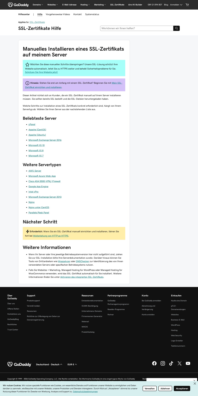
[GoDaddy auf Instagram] (162, 365)
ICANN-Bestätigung (90, 306)
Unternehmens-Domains (92, 311)
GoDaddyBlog (13, 319)
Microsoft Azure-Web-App (42, 176)
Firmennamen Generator (92, 316)
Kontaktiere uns (14, 314)
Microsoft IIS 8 (36, 150)
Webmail (85, 321)
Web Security (176, 335)
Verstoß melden (33, 306)
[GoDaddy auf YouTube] (188, 365)
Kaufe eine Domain (179, 301)
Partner (111, 314)
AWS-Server (35, 171)
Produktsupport (33, 301)
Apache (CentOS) (37, 129)
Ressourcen (32, 311)
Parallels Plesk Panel (39, 212)
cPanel (32, 124)
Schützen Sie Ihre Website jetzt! (41, 72)
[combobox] (136, 28)
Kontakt (77, 14)
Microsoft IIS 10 (36, 145)
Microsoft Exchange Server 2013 (45, 197)
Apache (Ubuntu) (37, 135)
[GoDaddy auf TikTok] (171, 365)
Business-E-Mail (177, 320)
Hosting (174, 330)
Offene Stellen (13, 309)
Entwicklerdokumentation (92, 301)
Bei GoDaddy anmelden (151, 301)
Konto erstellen (148, 314)
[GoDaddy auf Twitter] (179, 365)
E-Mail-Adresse (69, 5)
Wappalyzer (64, 261)
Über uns (11, 303)
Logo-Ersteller (177, 341)
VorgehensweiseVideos (58, 14)
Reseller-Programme (116, 309)
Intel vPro (33, 191)
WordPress (175, 325)
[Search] (176, 28)
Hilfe (39, 14)
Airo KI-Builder (135, 5)
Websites (175, 314)
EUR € (71, 364)
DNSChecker (82, 261)
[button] (194, 380)
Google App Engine (38, 186)
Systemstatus (92, 14)
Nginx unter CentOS (39, 207)
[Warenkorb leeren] (187, 5)
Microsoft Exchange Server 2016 (45, 140)
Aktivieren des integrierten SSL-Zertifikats (81, 277)
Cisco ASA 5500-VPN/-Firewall (44, 181)
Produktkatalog (88, 332)
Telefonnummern (178, 346)
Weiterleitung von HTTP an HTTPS (50, 236)
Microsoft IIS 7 (36, 155)
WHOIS (85, 327)
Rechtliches (12, 324)
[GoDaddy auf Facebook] (154, 365)
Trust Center (12, 330)
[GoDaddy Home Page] (19, 364)
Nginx (31, 202)
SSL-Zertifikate (117, 5)
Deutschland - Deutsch (47, 364)
